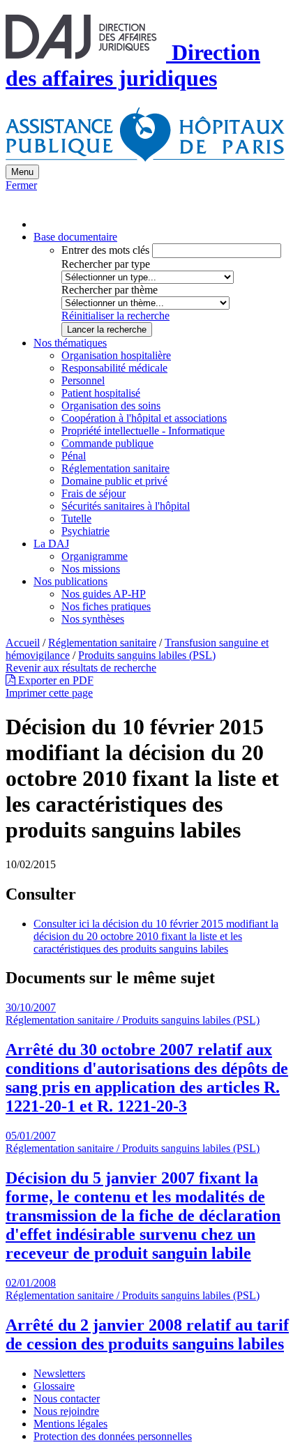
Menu (22, 172)
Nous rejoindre (66, 1411)
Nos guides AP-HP (103, 594)
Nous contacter (66, 1398)
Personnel (83, 380)
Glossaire (54, 1386)
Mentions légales (70, 1424)
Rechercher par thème (109, 290)
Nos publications (70, 581)
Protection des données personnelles (112, 1436)
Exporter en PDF (54, 680)
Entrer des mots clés (105, 250)
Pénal (73, 456)
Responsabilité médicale (114, 368)
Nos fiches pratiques (106, 606)
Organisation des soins (110, 405)
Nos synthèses (92, 619)
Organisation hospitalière (116, 355)
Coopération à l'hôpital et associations (144, 418)
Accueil (23, 643)
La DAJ (51, 544)
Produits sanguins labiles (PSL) (147, 655)
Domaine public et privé (114, 481)
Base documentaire (75, 237)
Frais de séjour (93, 493)
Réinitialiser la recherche (115, 315)
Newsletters (59, 1373)
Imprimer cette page (49, 693)
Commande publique (107, 443)
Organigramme (94, 556)
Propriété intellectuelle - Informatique (143, 431)
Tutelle (76, 518)
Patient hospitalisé (100, 393)
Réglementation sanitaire (115, 468)
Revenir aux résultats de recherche (81, 668)
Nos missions (90, 569)
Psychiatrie (85, 531)
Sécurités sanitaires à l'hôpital (125, 506)
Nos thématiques (70, 343)
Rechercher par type (105, 264)
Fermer (21, 185)
